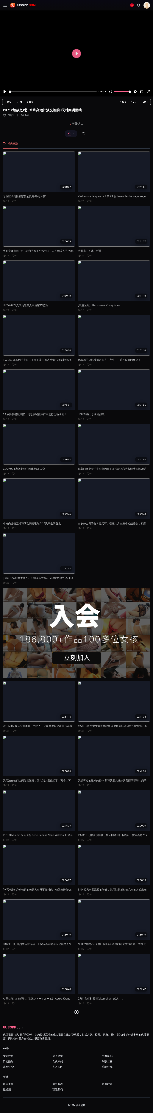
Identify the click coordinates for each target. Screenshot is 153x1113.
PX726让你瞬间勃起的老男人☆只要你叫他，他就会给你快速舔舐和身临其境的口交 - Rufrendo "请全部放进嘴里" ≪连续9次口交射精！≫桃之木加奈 (39, 889)
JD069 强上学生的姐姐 (91, 414)
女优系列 (57, 1061)
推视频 (7, 1089)
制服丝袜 (107, 1061)
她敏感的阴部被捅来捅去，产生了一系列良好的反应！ (109, 359)
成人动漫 (57, 1055)
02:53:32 (66, 568)
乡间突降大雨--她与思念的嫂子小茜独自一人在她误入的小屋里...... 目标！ (39, 250)
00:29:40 (141, 514)
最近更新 (8, 1084)
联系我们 (57, 1089)
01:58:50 (66, 350)
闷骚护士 (77, 123)
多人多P (57, 1066)
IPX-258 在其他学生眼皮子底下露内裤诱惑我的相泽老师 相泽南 (39, 359)
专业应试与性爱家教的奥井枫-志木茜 (24, 196)
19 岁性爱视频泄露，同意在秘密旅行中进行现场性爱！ (35, 414)
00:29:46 (66, 514)
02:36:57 (66, 880)
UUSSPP (26, 5)
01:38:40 (66, 989)
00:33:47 (141, 989)
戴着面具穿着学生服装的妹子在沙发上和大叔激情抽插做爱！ (113, 468)
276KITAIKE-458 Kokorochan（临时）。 (101, 998)
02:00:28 (66, 241)
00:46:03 (66, 459)
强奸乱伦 (107, 1055)
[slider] (53, 91)
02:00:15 (141, 880)
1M (20, 102)
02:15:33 (66, 825)
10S (31, 102)
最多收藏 (107, 1084)
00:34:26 (141, 404)
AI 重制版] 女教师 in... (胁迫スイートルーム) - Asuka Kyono (36, 998)
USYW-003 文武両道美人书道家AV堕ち (25, 305)
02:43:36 (141, 771)
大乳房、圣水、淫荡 (90, 250)
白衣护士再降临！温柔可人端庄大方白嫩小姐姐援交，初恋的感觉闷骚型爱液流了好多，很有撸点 (114, 523)
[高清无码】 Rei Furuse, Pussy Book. (99, 305)
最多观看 (57, 1084)
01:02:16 (141, 350)
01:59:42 (66, 295)
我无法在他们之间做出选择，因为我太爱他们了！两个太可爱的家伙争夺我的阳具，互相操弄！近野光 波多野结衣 (39, 780)
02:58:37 (66, 187)
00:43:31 (66, 404)
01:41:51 (141, 187)
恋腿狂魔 (107, 1066)
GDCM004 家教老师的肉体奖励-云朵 (24, 468)
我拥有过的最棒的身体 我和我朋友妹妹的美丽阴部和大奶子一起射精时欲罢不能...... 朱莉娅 (114, 780)
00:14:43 (141, 295)
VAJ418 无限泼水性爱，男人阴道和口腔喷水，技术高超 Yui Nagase (114, 835)
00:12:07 (141, 459)
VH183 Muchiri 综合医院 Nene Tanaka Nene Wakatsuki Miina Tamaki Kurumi (39, 835)
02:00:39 (141, 825)
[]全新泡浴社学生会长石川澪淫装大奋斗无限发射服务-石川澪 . (38, 577)
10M (9, 102)
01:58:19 (141, 934)
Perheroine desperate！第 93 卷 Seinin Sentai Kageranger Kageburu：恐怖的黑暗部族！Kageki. (114, 196)
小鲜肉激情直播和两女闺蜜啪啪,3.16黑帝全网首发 (32, 523)
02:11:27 (141, 241)
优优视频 (80, 1105)
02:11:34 (141, 716)
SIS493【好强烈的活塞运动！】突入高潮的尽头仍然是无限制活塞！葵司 (39, 944)
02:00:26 (66, 771)
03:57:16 (66, 716)
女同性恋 (8, 1055)
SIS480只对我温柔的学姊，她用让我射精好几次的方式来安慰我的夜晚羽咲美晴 (114, 889)
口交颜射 (8, 1061)
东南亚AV (8, 1066)
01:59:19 (66, 934)
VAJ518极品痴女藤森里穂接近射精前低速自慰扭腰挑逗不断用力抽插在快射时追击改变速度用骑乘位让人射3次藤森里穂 (114, 725)
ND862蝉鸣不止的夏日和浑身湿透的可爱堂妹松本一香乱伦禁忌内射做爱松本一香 (114, 944)
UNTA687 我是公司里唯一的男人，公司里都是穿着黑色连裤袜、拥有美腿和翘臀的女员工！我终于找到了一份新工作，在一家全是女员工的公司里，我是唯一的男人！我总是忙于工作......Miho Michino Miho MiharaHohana (39, 725)
